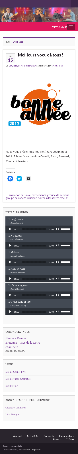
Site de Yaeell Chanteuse (17, 378)
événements (39, 195)
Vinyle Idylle (59, 26)
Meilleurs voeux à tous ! (40, 54)
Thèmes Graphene (31, 449)
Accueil (17, 436)
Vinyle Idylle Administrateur (22, 65)
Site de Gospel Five (15, 372)
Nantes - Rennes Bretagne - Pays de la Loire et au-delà (22, 342)
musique (32, 197)
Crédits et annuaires (15, 407)
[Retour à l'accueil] (39, 14)
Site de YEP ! (12, 385)
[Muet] (57, 229)
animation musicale (20, 195)
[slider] (66, 229)
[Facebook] (10, 3)
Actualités (58, 65)
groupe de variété (16, 197)
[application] (39, 229)
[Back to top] (69, 445)
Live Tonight (12, 414)
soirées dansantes (48, 197)
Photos (56, 439)
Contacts (49, 436)
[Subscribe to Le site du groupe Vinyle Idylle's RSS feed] (4, 3)
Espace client (66, 436)
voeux (63, 197)
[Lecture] (10, 229)
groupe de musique (58, 195)
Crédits (70, 439)
